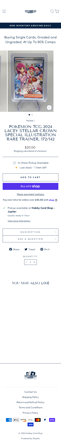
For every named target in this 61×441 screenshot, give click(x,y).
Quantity (30, 256)
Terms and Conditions (30, 407)
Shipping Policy (30, 397)
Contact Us (30, 391)
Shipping (18, 151)
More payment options (30, 194)
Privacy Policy (30, 412)
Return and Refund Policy (31, 402)
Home (29, 120)
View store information (19, 221)
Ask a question (30, 239)
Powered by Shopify (30, 438)
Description (30, 232)
